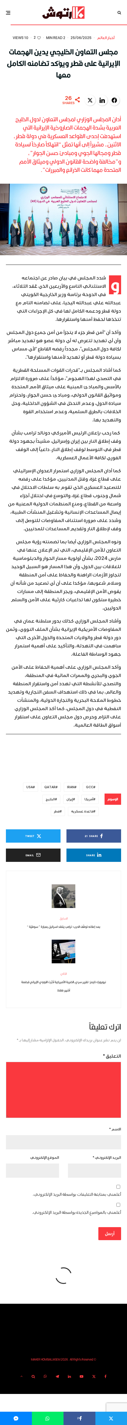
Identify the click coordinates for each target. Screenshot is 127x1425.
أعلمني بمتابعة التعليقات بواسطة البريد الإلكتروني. (77, 1194)
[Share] (48, 1418)
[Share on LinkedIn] (102, 100)
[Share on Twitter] (90, 100)
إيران (69, 799)
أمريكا (88, 799)
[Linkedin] (69, 1376)
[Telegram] (57, 1376)
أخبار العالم (106, 38)
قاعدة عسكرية (82, 811)
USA (29, 787)
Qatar (50, 787)
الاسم (115, 1129)
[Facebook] (105, 1376)
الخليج (50, 799)
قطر (57, 811)
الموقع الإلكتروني (44, 1158)
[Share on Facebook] (114, 100)
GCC (89, 787)
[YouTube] (81, 1376)
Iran (70, 787)
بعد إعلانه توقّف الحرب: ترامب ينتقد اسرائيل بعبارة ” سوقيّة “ (63, 922)
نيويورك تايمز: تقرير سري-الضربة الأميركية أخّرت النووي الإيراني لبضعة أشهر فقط (63, 982)
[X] (94, 1376)
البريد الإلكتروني (107, 1158)
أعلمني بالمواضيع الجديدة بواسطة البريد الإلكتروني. (76, 1212)
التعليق (112, 1056)
